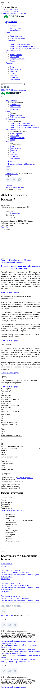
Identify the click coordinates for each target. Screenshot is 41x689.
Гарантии (13, 75)
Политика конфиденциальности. (14, 641)
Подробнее (5, 227)
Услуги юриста (16, 55)
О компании (6, 11)
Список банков (16, 36)
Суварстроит (15, 213)
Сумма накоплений (19, 651)
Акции (12, 61)
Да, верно (5, 9)
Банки (7, 32)
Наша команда (15, 69)
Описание (5, 260)
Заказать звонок (19, 90)
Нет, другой (13, 9)
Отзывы (13, 73)
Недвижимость (11, 22)
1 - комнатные (6, 564)
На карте (27, 260)
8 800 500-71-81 (7, 90)
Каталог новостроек (15, 645)
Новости (13, 71)
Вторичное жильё (30, 645)
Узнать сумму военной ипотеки (22, 46)
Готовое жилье (15, 28)
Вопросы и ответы (17, 59)
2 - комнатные (6, 577)
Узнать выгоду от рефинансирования (24, 48)
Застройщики (15, 30)
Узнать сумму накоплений (20, 44)
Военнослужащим (12, 51)
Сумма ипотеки (34, 651)
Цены (11, 260)
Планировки (19, 262)
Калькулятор (10, 40)
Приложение (15, 79)
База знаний (14, 57)
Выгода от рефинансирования (12, 653)
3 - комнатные (6, 589)
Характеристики (7, 262)
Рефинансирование (17, 38)
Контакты (15, 11)
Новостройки (15, 26)
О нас (12, 67)
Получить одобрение (25, 478)
